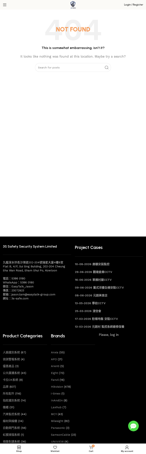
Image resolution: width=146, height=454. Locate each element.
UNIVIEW (57, 441)
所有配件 (8, 393)
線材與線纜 (10, 421)
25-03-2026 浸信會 (88, 311)
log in (114, 335)
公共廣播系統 (11, 373)
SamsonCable (60, 434)
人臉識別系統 (11, 352)
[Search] (106, 67)
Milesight (57, 421)
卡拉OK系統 (10, 380)
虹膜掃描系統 (11, 434)
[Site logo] (73, 4)
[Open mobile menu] (5, 5)
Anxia (54, 352)
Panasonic (58, 428)
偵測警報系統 (11, 359)
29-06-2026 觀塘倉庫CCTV (93, 272)
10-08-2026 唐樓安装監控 (92, 264)
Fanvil (55, 380)
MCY (54, 414)
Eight (54, 373)
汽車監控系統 (11, 414)
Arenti (55, 366)
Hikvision (57, 386)
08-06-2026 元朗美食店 (91, 295)
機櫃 (6, 407)
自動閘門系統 (11, 428)
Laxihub (56, 407)
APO (54, 359)
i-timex (55, 393)
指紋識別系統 (11, 400)
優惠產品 (8, 366)
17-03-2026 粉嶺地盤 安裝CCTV (96, 319)
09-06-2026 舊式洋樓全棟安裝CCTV (99, 287)
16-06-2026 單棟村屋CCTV (93, 280)
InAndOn (57, 400)
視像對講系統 (11, 441)
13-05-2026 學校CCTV (90, 303)
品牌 (6, 386)
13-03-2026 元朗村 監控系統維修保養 (99, 326)
